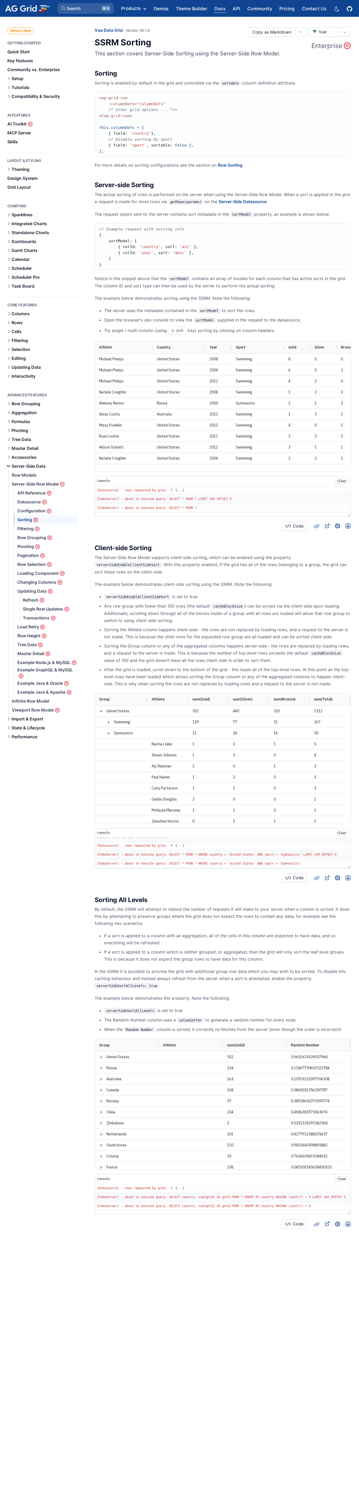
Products (131, 8)
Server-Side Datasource (242, 201)
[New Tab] (327, 526)
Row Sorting (230, 165)
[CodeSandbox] (337, 526)
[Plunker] (348, 526)
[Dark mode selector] (336, 8)
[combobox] (330, 32)
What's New (20, 30)
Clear (341, 481)
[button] (86, 8)
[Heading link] (123, 73)
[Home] (27, 8)
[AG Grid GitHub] (350, 8)
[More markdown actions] (300, 32)
